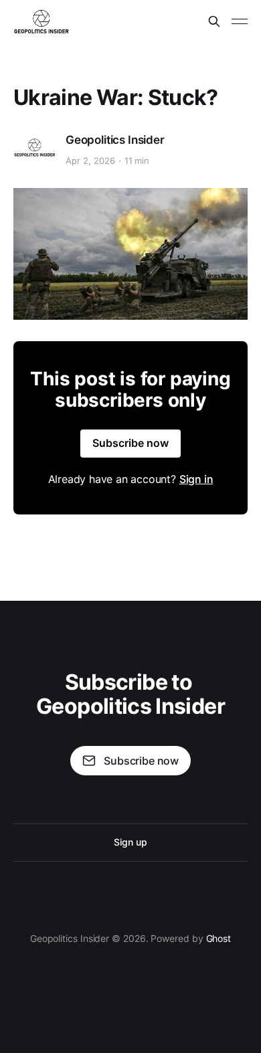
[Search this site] (214, 21)
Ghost (219, 938)
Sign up (130, 842)
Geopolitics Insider (115, 140)
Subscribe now (130, 443)
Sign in (196, 479)
